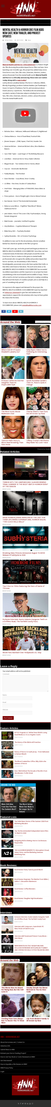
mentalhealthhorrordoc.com (31, 305)
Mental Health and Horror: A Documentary (19, 65)
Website (5, 710)
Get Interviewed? (6, 1060)
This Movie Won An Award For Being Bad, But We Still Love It (12, 990)
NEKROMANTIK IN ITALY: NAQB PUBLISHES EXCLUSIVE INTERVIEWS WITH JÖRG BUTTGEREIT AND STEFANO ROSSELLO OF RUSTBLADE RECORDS (31, 948)
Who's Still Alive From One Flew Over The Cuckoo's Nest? (8, 806)
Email (4, 702)
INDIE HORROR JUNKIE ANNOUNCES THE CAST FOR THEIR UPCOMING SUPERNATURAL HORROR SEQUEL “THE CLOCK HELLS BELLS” (24, 519)
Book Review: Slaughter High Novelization (28, 898)
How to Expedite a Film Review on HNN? (13, 1064)
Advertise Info (5, 1046)
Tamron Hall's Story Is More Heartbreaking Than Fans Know (12, 442)
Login (2, 1071)
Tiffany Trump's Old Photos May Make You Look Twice (37, 441)
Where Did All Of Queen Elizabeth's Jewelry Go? (11, 351)
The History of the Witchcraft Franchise (27, 742)
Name (5, 695)
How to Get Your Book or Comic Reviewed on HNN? (17, 1057)
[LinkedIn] (28, 1103)
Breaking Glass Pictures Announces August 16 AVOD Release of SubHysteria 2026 (24, 554)
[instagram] (32, 1103)
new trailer (21, 80)
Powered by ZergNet (44, 449)
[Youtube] (30, 1103)
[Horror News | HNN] (26, 9)
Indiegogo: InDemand (12, 292)
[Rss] (18, 1103)
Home (2, 20)
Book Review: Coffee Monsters (24, 889)
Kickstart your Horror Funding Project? (13, 1053)
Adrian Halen (9, 40)
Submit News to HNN (7, 1049)
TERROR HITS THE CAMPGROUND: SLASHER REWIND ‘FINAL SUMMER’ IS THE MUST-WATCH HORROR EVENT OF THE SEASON (25, 484)
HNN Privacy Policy (6, 1068)
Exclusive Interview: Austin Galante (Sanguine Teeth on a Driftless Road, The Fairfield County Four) (25, 620)
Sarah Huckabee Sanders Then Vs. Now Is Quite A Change (36, 383)
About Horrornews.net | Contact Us (12, 1042)
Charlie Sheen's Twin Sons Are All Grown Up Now (37, 413)
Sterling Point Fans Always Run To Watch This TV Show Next (12, 1021)
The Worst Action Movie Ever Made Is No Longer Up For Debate (26, 808)
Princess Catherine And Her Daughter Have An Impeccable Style (12, 383)
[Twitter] (23, 1103)
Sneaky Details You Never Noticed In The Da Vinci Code (37, 990)
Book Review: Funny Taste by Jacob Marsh (28, 870)
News (8, 20)
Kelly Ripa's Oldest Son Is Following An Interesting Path (36, 352)
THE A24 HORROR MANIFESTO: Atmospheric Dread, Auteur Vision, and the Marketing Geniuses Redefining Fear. (31, 852)
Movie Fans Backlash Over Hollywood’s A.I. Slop (22, 652)
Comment (6, 674)
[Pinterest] (25, 1103)
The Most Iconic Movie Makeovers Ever (10, 413)
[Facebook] (20, 1103)
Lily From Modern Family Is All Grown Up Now (37, 1020)
